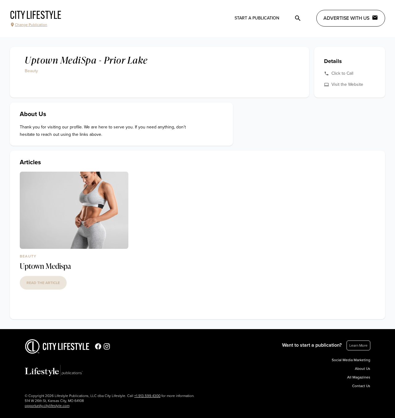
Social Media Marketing (351, 360)
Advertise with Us (346, 18)
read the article (43, 283)
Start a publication (257, 18)
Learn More (358, 345)
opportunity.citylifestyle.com (47, 405)
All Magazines (358, 377)
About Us (362, 368)
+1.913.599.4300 (147, 396)
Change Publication (31, 25)
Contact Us (361, 386)
